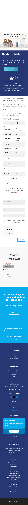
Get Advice (14, 313)
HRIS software (14, 466)
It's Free (14, 431)
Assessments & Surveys (14, 84)
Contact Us (14, 415)
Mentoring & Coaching (10, 90)
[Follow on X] (14, 397)
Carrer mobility (14, 479)
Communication (7, 87)
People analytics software (14, 459)
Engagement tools (13, 88)
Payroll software (14, 464)
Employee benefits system (14, 486)
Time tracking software (14, 463)
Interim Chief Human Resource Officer (14, 448)
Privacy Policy (14, 436)
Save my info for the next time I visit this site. (16, 221)
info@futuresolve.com (14, 404)
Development (15, 87)
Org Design (19, 90)
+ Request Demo (10, 69)
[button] (25, 35)
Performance (14, 92)
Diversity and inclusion (14, 471)
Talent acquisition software (14, 461)
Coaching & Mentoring (17, 85)
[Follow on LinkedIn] (17, 397)
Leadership (21, 88)
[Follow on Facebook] (11, 397)
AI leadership (14, 484)
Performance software (14, 491)
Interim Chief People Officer (14, 450)
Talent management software (14, 477)
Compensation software (14, 473)
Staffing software (14, 490)
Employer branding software (14, 454)
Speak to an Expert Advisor (14, 338)
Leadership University (14, 452)
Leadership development (14, 488)
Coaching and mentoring (14, 475)
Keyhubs (16, 78)
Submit (21, 240)
